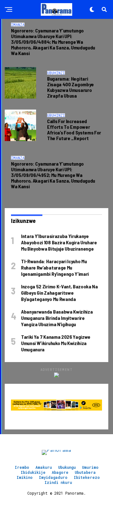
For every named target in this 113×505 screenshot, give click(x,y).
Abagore (60, 472)
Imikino (25, 477)
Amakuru (43, 467)
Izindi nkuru (58, 482)
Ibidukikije (33, 472)
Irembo (22, 467)
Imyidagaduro (53, 477)
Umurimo (90, 467)
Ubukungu (67, 467)
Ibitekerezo (87, 477)
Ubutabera (85, 472)
